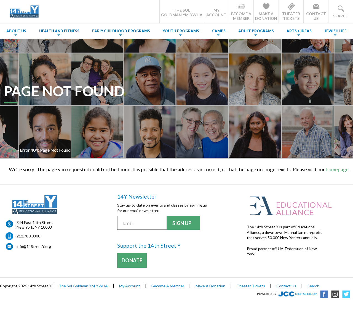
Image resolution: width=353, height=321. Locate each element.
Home (10, 150)
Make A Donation (210, 285)
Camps (219, 31)
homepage (337, 169)
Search (313, 285)
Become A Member (167, 285)
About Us (16, 31)
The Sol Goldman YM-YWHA (83, 285)
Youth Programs (181, 31)
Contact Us (286, 285)
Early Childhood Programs (121, 31)
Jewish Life (336, 31)
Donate (132, 260)
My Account (129, 285)
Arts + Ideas (299, 31)
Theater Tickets (251, 285)
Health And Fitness (59, 31)
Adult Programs (256, 31)
